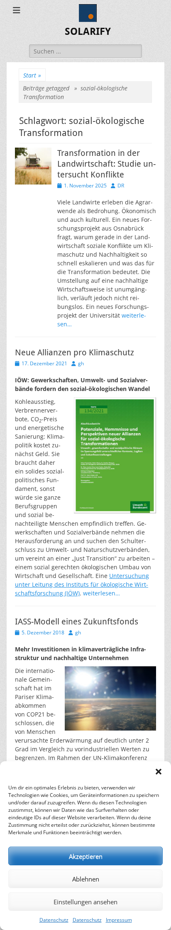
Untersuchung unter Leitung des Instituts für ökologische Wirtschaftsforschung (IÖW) (82, 584)
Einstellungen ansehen (85, 902)
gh (81, 363)
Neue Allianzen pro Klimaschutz (74, 352)
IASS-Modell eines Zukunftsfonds (76, 621)
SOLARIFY (88, 31)
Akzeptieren (86, 856)
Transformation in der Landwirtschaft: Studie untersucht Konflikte (106, 164)
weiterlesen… (101, 593)
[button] (158, 771)
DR (120, 185)
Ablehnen (85, 879)
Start (32, 75)
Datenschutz (53, 919)
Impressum (119, 919)
